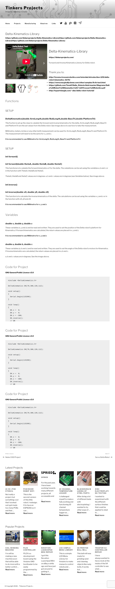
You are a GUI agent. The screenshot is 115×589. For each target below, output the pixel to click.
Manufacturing (30, 23)
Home (7, 23)
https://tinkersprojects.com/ (61, 57)
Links (54, 23)
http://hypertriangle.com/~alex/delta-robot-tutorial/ (71, 91)
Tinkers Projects (24, 7)
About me (44, 23)
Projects (17, 23)
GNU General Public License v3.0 (19, 272)
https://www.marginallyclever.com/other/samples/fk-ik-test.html (77, 83)
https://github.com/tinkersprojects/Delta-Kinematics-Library (32, 38)
